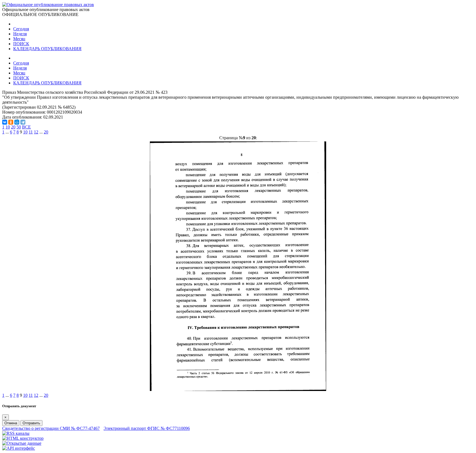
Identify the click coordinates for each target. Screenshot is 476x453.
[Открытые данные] (21, 443)
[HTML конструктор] (23, 438)
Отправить (31, 423)
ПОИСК (21, 43)
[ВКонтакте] (4, 122)
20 (13, 127)
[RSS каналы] (15, 433)
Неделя (20, 33)
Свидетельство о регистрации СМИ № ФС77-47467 (51, 428)
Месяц (19, 38)
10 (8, 127)
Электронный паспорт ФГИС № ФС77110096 (147, 428)
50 (19, 127)
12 (36, 132)
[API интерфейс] (18, 448)
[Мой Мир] (16, 122)
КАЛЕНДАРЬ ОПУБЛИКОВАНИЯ (47, 48)
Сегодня (21, 28)
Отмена (10, 423)
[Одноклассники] (10, 122)
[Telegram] (22, 122)
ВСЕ (26, 127)
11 (31, 132)
